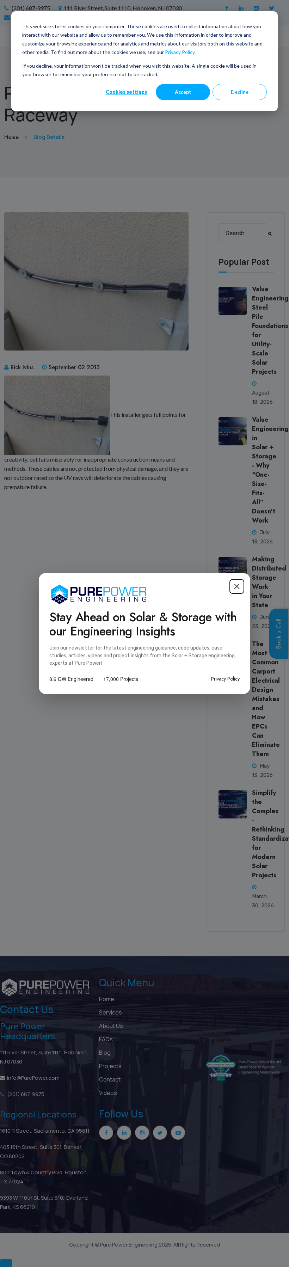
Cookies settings (126, 92)
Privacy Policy (180, 52)
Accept (183, 92)
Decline (239, 92)
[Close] (236, 586)
